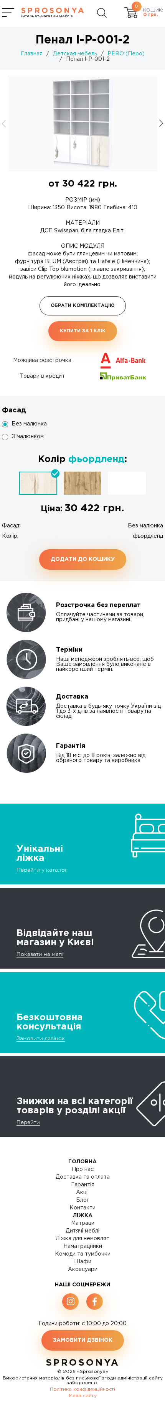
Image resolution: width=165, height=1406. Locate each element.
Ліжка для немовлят (82, 1238)
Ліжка (82, 1215)
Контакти (82, 1208)
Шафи (82, 1261)
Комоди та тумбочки (83, 1254)
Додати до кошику (83, 559)
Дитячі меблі (82, 1231)
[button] (161, 123)
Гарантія (82, 1185)
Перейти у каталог (41, 870)
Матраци (82, 1223)
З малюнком (28, 436)
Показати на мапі (39, 954)
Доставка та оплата (83, 1177)
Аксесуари (82, 1269)
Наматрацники (82, 1246)
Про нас (83, 1169)
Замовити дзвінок (40, 1038)
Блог (82, 1200)
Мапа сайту (83, 1396)
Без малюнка (29, 424)
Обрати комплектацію (83, 306)
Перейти (28, 1122)
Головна (82, 1161)
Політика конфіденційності (82, 1389)
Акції (82, 1192)
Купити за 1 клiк (83, 331)
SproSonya (83, 1363)
